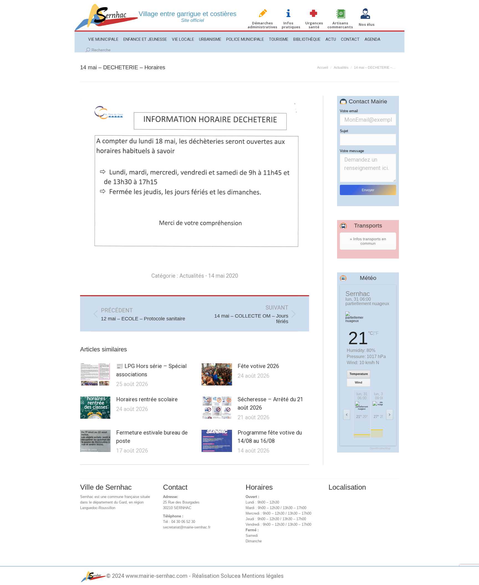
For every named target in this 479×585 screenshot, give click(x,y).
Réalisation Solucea (216, 576)
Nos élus (366, 24)
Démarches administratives (262, 25)
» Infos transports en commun (368, 241)
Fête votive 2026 (258, 366)
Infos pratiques (291, 25)
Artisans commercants (340, 25)
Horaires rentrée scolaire (147, 399)
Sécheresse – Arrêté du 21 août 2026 (270, 403)
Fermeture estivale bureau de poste (152, 436)
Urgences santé (314, 25)
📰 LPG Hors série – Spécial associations (151, 370)
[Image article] (95, 374)
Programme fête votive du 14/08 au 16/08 (270, 436)
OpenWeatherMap (380, 448)
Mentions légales (263, 576)
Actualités (191, 275)
